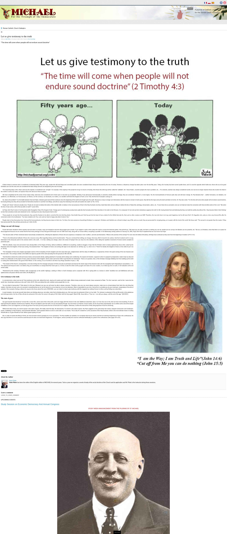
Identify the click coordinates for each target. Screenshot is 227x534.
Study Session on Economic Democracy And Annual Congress (30, 404)
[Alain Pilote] (4, 384)
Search (190, 8)
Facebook (221, 2)
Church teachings (31, 39)
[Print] (1, 32)
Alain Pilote (7, 39)
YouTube (224, 2)
